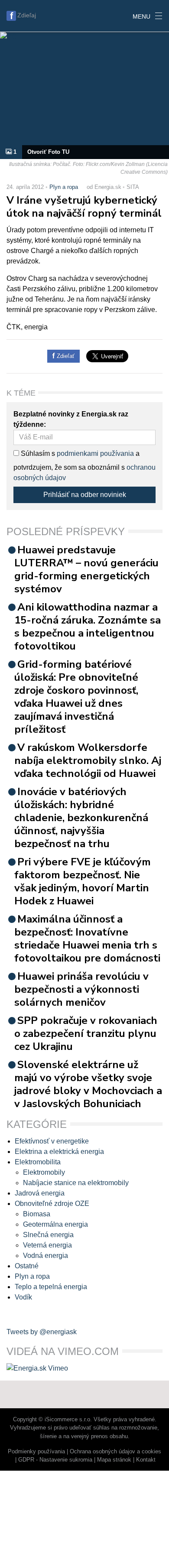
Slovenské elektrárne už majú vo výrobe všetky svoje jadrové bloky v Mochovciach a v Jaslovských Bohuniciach (88, 1084)
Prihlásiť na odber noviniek (84, 494)
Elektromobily (44, 1172)
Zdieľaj (26, 15)
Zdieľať (65, 356)
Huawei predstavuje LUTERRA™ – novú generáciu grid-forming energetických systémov (86, 569)
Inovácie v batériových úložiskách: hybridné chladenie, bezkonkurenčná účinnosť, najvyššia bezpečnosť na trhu (81, 817)
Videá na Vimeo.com (62, 1351)
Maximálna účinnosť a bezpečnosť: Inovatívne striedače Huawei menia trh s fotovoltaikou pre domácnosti (87, 939)
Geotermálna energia (55, 1224)
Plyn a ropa (63, 187)
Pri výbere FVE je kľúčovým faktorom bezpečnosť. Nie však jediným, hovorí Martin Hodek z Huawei (82, 881)
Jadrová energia (40, 1193)
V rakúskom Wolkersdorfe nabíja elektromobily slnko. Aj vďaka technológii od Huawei (87, 760)
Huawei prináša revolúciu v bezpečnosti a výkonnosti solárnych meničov (81, 989)
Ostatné (27, 1266)
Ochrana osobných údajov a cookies (115, 1451)
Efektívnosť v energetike (52, 1141)
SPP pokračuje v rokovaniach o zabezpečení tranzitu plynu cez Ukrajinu (85, 1033)
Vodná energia (45, 1255)
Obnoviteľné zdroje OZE (52, 1203)
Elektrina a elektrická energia (59, 1151)
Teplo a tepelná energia (51, 1286)
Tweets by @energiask (41, 1331)
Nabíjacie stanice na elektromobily (76, 1182)
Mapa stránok (114, 1459)
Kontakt (146, 1459)
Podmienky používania (36, 1451)
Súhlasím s (37, 453)
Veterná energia (47, 1245)
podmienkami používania (95, 453)
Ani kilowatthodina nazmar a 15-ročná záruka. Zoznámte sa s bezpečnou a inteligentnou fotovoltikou (87, 627)
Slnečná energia (48, 1234)
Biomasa (36, 1214)
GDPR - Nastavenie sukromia (55, 1459)
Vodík (23, 1297)
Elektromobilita (38, 1162)
